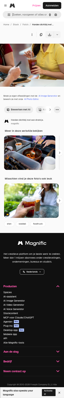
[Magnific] (32, 244)
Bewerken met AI (20, 109)
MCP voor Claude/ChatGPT (18, 317)
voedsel (22, 223)
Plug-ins (10, 325)
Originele (22, 46)
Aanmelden (52, 5)
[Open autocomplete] (7, 14)
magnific (15, 123)
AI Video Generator (13, 304)
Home (6, 24)
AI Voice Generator (13, 309)
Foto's (25, 24)
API (5, 338)
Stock (16, 24)
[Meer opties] (32, 34)
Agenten (10, 321)
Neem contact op (14, 371)
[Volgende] (50, 109)
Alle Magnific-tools (13, 342)
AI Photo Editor (31, 99)
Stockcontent (10, 313)
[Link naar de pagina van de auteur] (6, 122)
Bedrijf (7, 361)
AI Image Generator (48, 96)
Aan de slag (11, 351)
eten (9, 223)
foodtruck (38, 223)
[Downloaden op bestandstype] (57, 34)
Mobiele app (10, 334)
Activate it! (48, 392)
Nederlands (32, 271)
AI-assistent (9, 296)
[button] (32, 272)
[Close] (59, 393)
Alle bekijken (35, 130)
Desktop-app (13, 330)
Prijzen (36, 5)
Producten (10, 286)
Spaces (7, 292)
